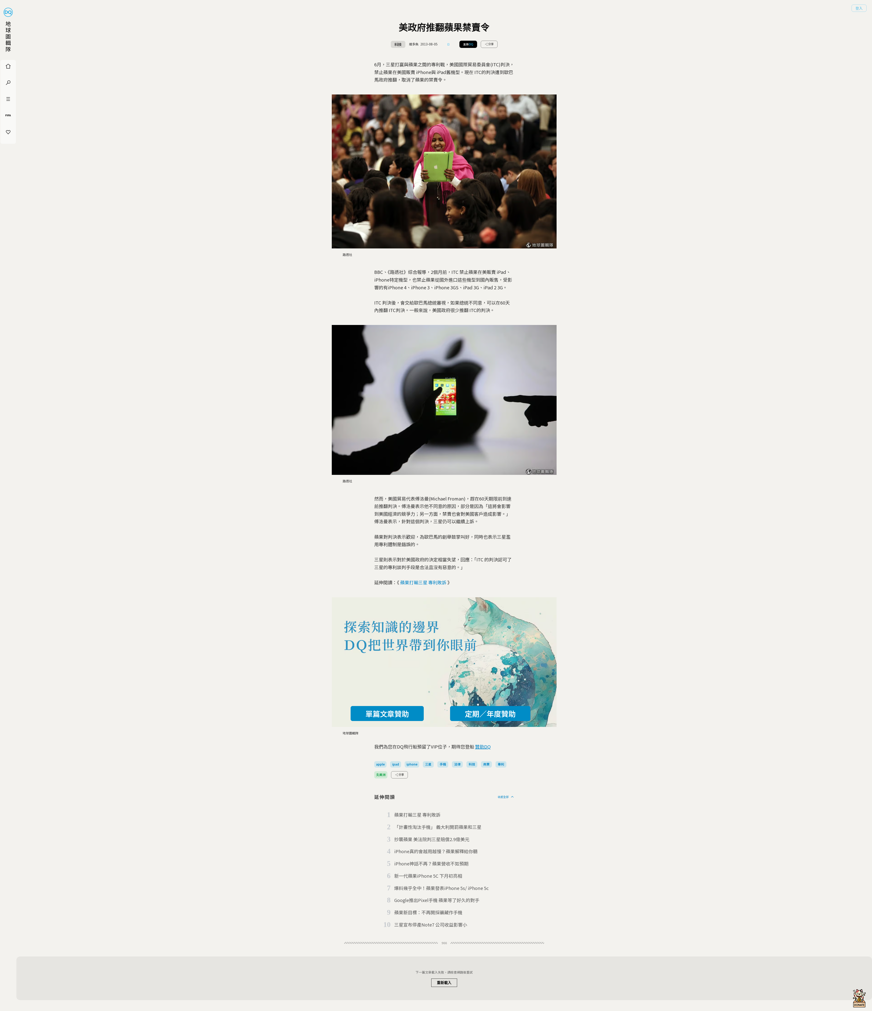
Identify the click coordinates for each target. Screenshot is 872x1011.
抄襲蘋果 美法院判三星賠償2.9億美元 (431, 839)
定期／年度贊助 (490, 713)
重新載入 (444, 983)
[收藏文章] (448, 44)
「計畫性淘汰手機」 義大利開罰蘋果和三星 (437, 827)
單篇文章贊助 (387, 713)
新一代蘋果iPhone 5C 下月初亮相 (428, 875)
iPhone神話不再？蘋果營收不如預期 (431, 863)
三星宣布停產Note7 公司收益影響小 (430, 924)
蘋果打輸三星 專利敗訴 (423, 582)
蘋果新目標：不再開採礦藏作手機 (428, 912)
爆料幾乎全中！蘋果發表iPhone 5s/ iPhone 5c (441, 888)
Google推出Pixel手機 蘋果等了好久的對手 (436, 900)
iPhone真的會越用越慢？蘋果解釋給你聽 (436, 851)
